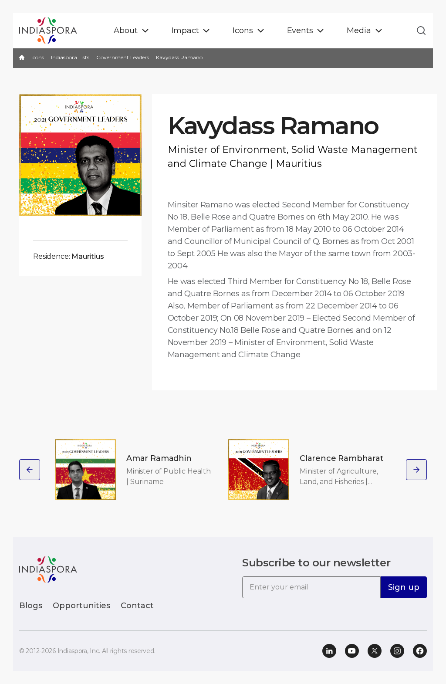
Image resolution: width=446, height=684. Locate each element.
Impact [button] (185, 30)
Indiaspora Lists (70, 57)
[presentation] (29, 469)
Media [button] (359, 30)
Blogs (30, 605)
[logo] (48, 569)
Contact (137, 605)
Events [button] (300, 30)
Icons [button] (243, 30)
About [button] (125, 30)
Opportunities (81, 605)
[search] (418, 30)
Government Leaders (122, 57)
